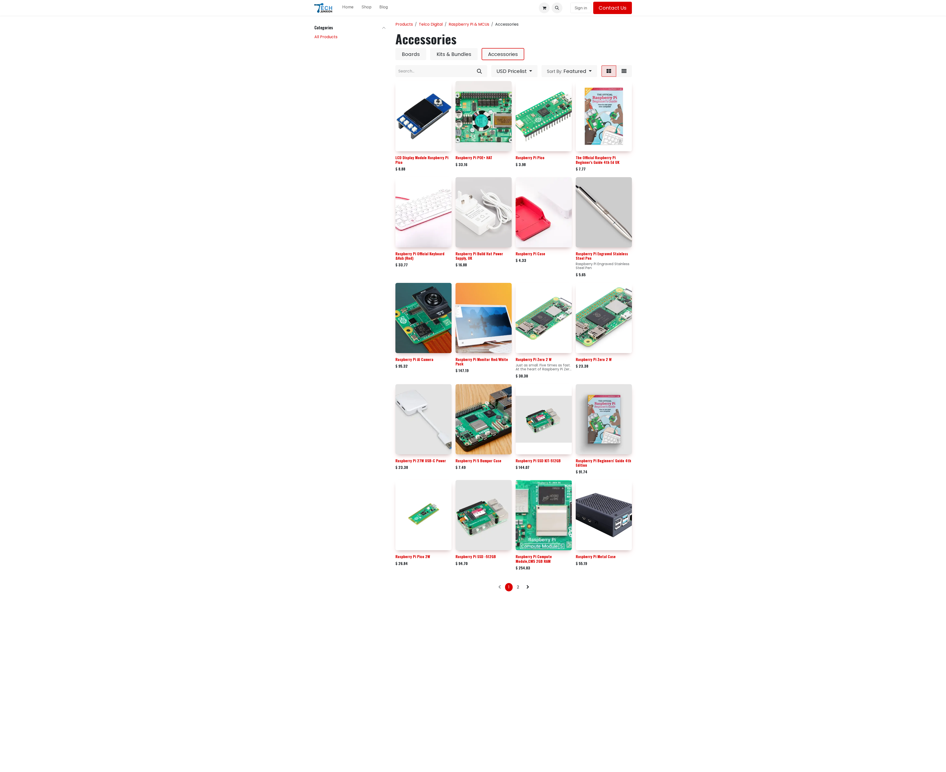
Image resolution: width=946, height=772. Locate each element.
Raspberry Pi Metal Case (596, 556)
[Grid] (609, 71)
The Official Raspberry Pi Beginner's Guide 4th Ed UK (597, 160)
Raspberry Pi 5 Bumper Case (478, 460)
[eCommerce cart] (544, 7)
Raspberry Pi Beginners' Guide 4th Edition (603, 463)
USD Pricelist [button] (512, 71)
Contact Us (612, 7)
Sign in (580, 7)
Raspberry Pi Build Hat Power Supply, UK (479, 256)
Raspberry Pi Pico (530, 157)
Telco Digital (431, 24)
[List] (624, 71)
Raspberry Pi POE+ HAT (474, 157)
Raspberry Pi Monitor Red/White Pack (482, 361)
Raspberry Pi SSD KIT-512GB (538, 460)
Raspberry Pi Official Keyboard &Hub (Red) (419, 256)
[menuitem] (347, 8)
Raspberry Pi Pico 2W (412, 556)
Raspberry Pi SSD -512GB (476, 556)
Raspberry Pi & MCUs (469, 24)
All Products (326, 37)
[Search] (479, 71)
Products (404, 24)
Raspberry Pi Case (530, 253)
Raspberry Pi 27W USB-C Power (420, 460)
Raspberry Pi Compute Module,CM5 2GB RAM (534, 559)
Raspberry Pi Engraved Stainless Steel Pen (602, 256)
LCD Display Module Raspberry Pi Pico (421, 160)
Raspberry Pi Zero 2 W (534, 359)
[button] (557, 7)
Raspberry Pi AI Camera (414, 359)
